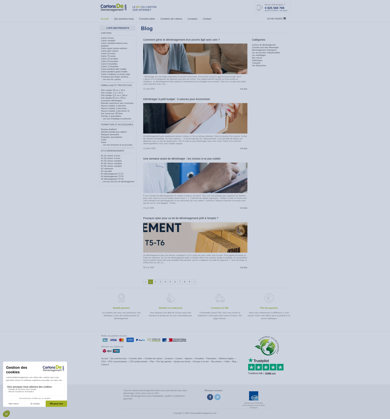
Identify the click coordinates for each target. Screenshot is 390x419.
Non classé (257, 58)
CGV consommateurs (117, 361)
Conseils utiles (147, 19)
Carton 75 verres (108, 56)
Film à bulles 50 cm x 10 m (113, 90)
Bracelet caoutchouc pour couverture (117, 103)
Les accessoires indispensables (266, 52)
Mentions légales (226, 358)
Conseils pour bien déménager (265, 47)
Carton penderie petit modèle (113, 69)
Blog (234, 361)
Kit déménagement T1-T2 (112, 174)
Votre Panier (275, 19)
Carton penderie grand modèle (114, 71)
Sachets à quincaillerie (111, 116)
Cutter (103, 140)
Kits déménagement (112, 151)
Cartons (106, 33)
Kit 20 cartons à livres (110, 158)
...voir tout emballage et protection (116, 119)
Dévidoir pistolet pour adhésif (114, 132)
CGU (103, 361)
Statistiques (257, 60)
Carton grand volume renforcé (114, 48)
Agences (189, 358)
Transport (256, 63)
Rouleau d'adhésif (109, 129)
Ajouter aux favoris (182, 361)
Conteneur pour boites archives (114, 77)
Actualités (199, 358)
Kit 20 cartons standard (111, 161)
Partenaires (211, 358)
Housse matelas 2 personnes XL (115, 111)
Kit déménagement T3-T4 (112, 176)
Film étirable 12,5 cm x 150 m (114, 95)
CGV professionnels (138, 361)
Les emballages (259, 55)
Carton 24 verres (108, 53)
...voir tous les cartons (111, 79)
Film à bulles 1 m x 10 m (112, 93)
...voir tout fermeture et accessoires (117, 145)
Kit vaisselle (106, 171)
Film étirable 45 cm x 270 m (113, 98)
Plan (152, 361)
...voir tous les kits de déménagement (117, 181)
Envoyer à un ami (201, 361)
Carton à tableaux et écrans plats (115, 74)
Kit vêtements (107, 168)
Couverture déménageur (111, 100)
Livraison (192, 19)
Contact (207, 19)
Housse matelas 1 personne (113, 106)
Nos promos (216, 361)
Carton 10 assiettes (109, 59)
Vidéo (227, 361)
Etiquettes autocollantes (111, 137)
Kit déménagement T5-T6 (112, 179)
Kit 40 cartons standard (111, 163)
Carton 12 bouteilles (110, 66)
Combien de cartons (171, 19)
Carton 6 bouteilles (109, 64)
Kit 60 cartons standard (111, 166)
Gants (103, 142)
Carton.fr (105, 364)
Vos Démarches (259, 65)
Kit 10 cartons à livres (110, 156)
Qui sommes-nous (124, 19)
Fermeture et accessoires (117, 124)
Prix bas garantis (164, 361)
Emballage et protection (116, 85)
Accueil (105, 19)
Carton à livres (107, 38)
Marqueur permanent (110, 134)
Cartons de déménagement (264, 45)
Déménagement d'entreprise (264, 50)
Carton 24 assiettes (109, 61)
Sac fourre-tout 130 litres (112, 113)
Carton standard (108, 40)
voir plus (243, 89)
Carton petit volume (109, 51)
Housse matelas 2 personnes (114, 108)
